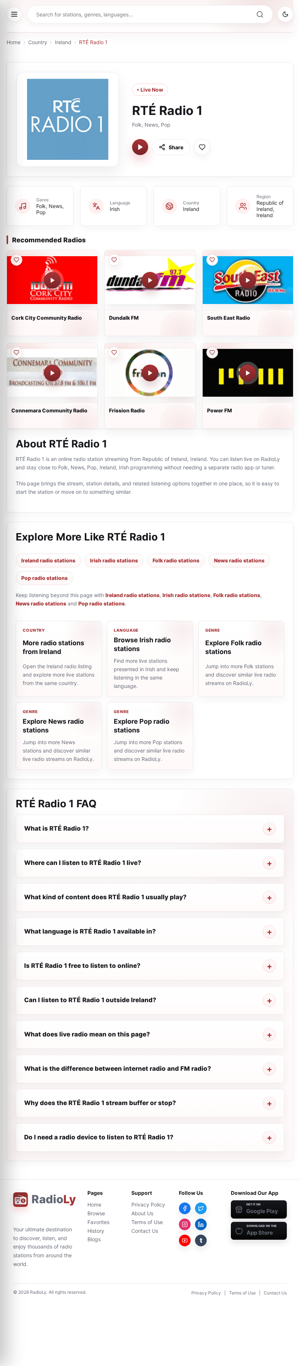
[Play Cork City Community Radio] (52, 280)
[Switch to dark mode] (285, 14)
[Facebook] (185, 1208)
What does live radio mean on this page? (87, 1034)
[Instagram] (185, 1224)
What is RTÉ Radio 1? (56, 828)
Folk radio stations (176, 560)
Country (37, 42)
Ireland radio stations (48, 560)
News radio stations (239, 560)
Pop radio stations (44, 578)
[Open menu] (14, 14)
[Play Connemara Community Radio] (52, 373)
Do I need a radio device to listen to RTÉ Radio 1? (98, 1137)
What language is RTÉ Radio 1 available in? (90, 931)
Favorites (98, 1222)
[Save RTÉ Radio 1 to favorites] (202, 147)
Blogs (94, 1239)
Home (13, 42)
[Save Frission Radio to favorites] (114, 352)
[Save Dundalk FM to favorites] (114, 260)
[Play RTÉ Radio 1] (140, 147)
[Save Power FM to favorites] (212, 352)
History (95, 1231)
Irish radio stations (114, 560)
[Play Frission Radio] (150, 373)
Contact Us (144, 1231)
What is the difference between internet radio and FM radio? (117, 1068)
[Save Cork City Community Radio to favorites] (16, 260)
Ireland (63, 42)
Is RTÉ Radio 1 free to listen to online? (82, 965)
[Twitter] (201, 1208)
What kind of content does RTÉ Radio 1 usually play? (105, 897)
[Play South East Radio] (247, 280)
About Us (142, 1213)
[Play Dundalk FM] (150, 280)
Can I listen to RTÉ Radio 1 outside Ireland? (90, 1000)
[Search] (260, 14)
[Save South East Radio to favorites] (212, 260)
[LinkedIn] (201, 1224)
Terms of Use (147, 1222)
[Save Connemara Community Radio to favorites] (16, 352)
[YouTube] (185, 1240)
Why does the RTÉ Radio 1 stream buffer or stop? (100, 1103)
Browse (96, 1213)
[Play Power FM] (247, 373)
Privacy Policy (148, 1204)
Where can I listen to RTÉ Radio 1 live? (82, 862)
